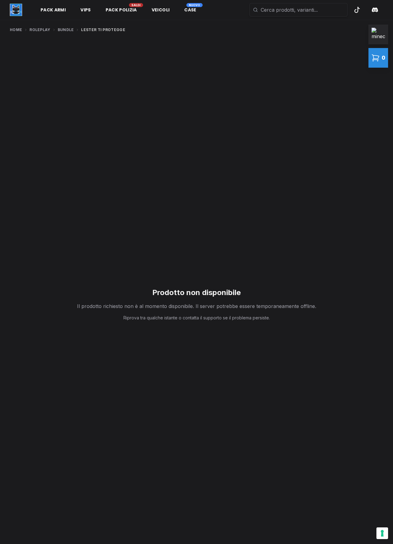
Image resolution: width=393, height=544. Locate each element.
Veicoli (160, 10)
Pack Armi (53, 10)
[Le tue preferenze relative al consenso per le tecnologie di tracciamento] (382, 533)
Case (190, 10)
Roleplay (39, 29)
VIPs (85, 10)
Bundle (66, 29)
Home (16, 29)
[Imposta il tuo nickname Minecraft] (378, 34)
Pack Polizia (121, 10)
